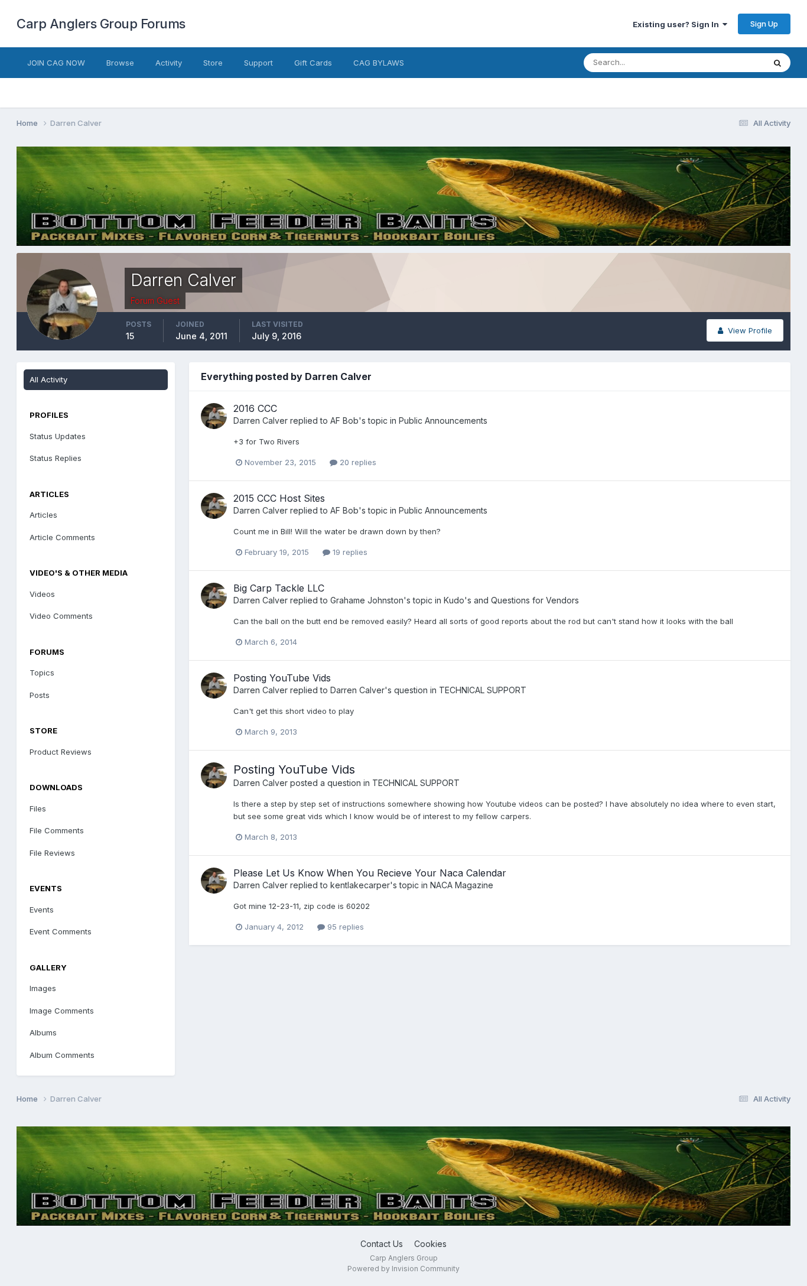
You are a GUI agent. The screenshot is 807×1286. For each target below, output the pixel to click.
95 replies (344, 926)
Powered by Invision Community (403, 1268)
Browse (120, 62)
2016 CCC (255, 408)
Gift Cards (313, 62)
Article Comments (62, 537)
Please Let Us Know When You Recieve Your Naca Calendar (369, 873)
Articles (43, 514)
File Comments (57, 830)
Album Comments (62, 1055)
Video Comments (61, 616)
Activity (168, 62)
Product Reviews (61, 751)
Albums (43, 1032)
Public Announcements (443, 420)
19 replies (348, 552)
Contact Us (381, 1244)
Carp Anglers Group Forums (101, 23)
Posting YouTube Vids (282, 678)
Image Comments (62, 1010)
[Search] (777, 62)
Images (43, 988)
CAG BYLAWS (378, 62)
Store (213, 62)
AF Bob (344, 420)
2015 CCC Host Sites (279, 498)
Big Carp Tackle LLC (278, 588)
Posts (40, 695)
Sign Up (764, 23)
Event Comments (61, 931)
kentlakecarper (360, 885)
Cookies (430, 1244)
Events (42, 909)
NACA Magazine (461, 885)
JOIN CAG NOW (56, 62)
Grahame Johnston (366, 600)
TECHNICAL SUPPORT (482, 690)
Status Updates (722, 62)
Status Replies (56, 458)
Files (38, 808)
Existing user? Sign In (678, 24)
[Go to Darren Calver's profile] (214, 416)
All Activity (48, 379)
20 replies (356, 462)
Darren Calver (260, 420)
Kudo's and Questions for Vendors (511, 600)
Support (258, 62)
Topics (42, 672)
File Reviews (52, 853)
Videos (42, 594)
